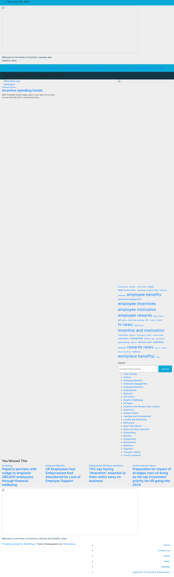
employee (122, 295)
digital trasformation (127, 290)
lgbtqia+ (132, 335)
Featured (6, 87)
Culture (113, 68)
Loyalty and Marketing (135, 419)
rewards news (140, 347)
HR (146, 320)
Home (167, 545)
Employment (129, 390)
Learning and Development (137, 416)
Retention (128, 445)
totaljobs (164, 348)
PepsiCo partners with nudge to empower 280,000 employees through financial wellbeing (19, 477)
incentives (123, 335)
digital (151, 286)
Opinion (13, 87)
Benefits (132, 287)
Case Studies (126, 68)
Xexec (158, 357)
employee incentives (137, 303)
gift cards (122, 320)
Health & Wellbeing (133, 400)
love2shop (141, 335)
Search (121, 362)
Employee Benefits (144, 68)
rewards (122, 347)
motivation (123, 338)
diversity (163, 290)
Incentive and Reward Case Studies (141, 406)
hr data (152, 320)
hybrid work (139, 325)
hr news (125, 324)
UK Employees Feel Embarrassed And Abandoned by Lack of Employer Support (63, 475)
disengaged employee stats (147, 290)
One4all (147, 339)
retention (158, 342)
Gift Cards (128, 396)
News (167, 561)
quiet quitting (123, 342)
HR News (161, 68)
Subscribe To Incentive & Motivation (26, 68)
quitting (133, 342)
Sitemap (165, 566)
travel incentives (124, 352)
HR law (159, 320)
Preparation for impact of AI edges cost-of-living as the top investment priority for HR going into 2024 (152, 477)
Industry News (130, 413)
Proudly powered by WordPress (18, 544)
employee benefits (144, 294)
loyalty (148, 335)
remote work (145, 342)
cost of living (141, 287)
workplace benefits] (136, 356)
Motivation (128, 422)
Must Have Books (132, 426)
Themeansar (69, 544)
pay (152, 339)
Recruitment (101, 68)
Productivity (129, 439)
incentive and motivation (141, 330)
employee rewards (135, 315)
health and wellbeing (136, 320)
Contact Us (52, 68)
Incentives (88, 68)
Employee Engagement (135, 383)
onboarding (136, 338)
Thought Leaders (132, 452)
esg (155, 316)
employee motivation (137, 309)
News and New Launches (136, 429)
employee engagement (129, 299)
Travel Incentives (132, 455)
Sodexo (157, 348)
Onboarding (129, 432)
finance (161, 316)
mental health (158, 335)
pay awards (160, 339)
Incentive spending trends (22, 90)
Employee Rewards (70, 68)
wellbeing (136, 352)
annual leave (123, 287)
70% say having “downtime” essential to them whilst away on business (107, 475)
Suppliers (128, 448)
